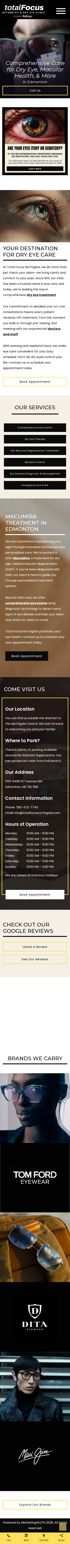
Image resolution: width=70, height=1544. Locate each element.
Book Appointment (35, 382)
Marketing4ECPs (33, 1522)
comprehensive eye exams (26, 603)
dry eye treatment (41, 295)
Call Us (35, 90)
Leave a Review (35, 947)
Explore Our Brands (35, 1505)
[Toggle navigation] (61, 11)
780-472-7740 (27, 807)
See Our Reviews (35, 959)
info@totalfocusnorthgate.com (37, 813)
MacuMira (21, 558)
